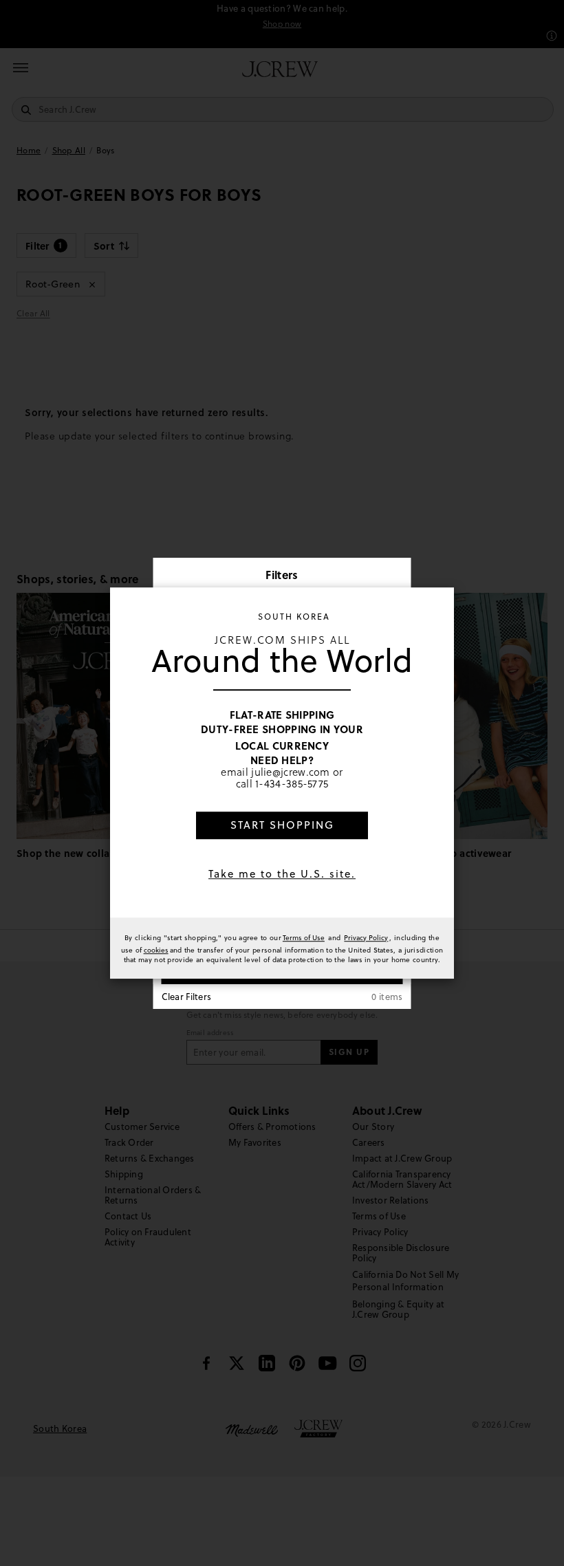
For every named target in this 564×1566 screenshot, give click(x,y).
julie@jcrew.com (290, 771)
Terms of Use (304, 937)
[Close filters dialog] (396, 576)
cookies (156, 950)
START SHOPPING (282, 825)
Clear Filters (187, 996)
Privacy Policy (366, 937)
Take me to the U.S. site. (282, 874)
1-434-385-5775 (291, 784)
